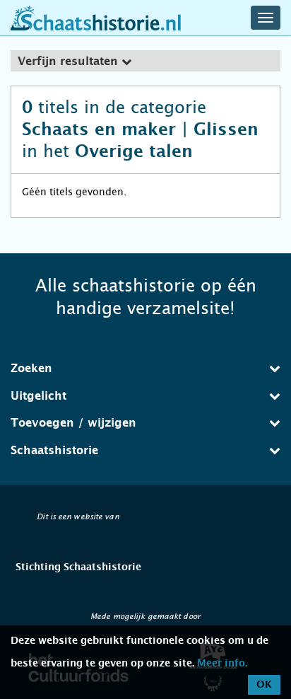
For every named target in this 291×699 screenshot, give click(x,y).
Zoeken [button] (31, 368)
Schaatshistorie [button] (54, 450)
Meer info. (222, 664)
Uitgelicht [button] (38, 396)
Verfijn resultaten (69, 61)
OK (264, 685)
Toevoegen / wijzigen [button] (73, 423)
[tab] (145, 60)
